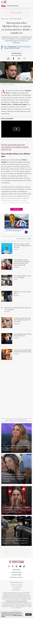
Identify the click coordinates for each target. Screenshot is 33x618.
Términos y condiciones (16, 584)
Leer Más (16, 209)
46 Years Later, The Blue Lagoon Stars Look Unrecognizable (17, 308)
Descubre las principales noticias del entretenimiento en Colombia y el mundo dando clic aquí (14, 146)
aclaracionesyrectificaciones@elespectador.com (16, 601)
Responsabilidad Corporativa (16, 582)
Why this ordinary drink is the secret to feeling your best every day (22, 245)
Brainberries (16, 267)
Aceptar (28, 614)
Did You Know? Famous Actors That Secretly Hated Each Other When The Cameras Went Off (22, 262)
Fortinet (15, 279)
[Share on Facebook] (13, 58)
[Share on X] (19, 58)
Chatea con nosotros (17, 577)
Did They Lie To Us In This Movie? (22, 292)
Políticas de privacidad (16, 586)
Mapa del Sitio (16, 569)
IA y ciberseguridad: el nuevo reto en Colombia (22, 276)
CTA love (16, 249)
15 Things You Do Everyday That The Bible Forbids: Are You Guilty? (22, 319)
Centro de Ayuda (16, 588)
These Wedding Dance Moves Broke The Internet (23, 335)
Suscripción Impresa (16, 572)
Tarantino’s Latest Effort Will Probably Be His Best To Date (22, 351)
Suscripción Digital (16, 574)
